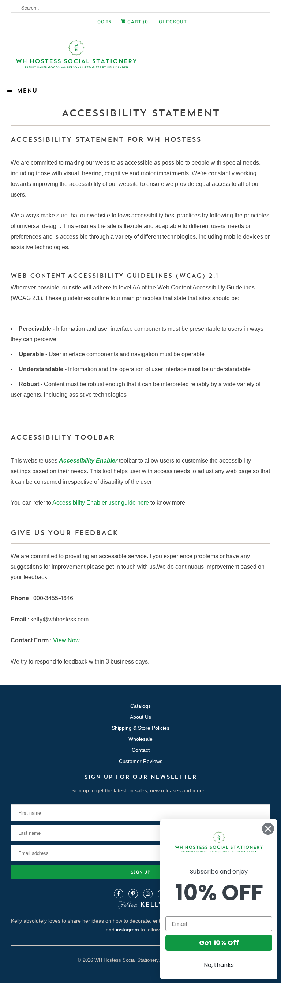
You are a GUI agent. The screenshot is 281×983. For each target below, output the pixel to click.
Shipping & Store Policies (140, 728)
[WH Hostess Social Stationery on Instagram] (148, 893)
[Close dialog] (268, 828)
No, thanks (219, 965)
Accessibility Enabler (88, 460)
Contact (141, 750)
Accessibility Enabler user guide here (100, 503)
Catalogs (140, 706)
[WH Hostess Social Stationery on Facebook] (118, 893)
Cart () (138, 22)
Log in (103, 22)
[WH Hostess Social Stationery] (140, 57)
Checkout (173, 22)
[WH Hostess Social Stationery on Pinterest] (133, 893)
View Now (66, 640)
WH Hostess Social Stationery (126, 960)
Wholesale (140, 739)
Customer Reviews (140, 761)
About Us (140, 717)
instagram (127, 929)
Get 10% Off (219, 942)
